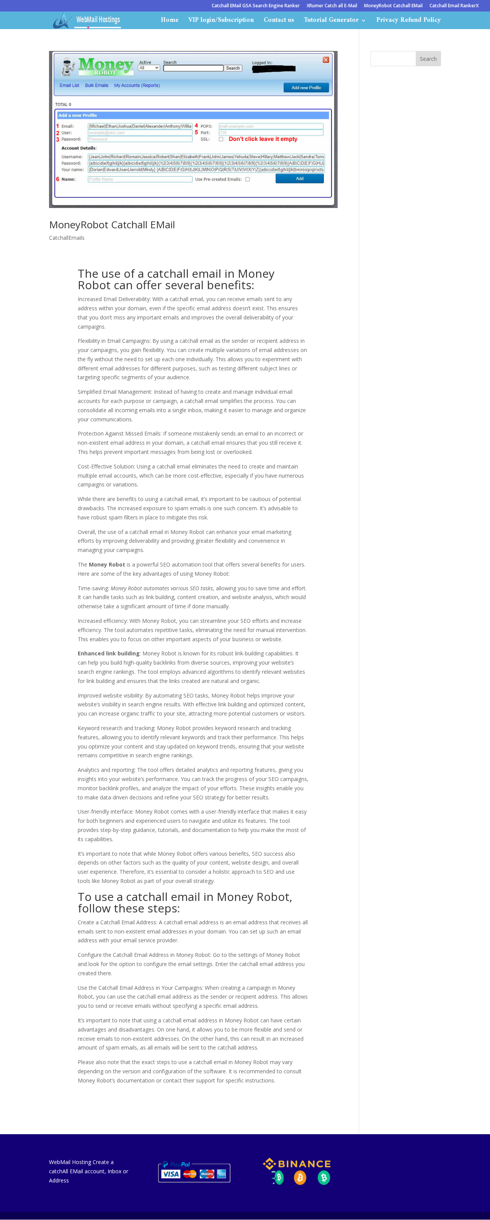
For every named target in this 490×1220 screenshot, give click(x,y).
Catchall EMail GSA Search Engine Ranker (256, 6)
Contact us (279, 22)
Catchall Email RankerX (454, 6)
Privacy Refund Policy (408, 22)
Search (428, 58)
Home (169, 22)
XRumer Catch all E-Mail (332, 6)
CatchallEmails (67, 237)
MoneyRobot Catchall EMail (393, 6)
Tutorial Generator (331, 22)
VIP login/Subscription (221, 22)
